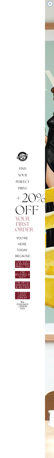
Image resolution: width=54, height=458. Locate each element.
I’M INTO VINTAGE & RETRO (22, 285)
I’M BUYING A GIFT (22, 274)
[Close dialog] (50, 3)
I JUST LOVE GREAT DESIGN (22, 295)
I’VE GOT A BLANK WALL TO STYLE (22, 264)
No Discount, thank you (22, 304)
